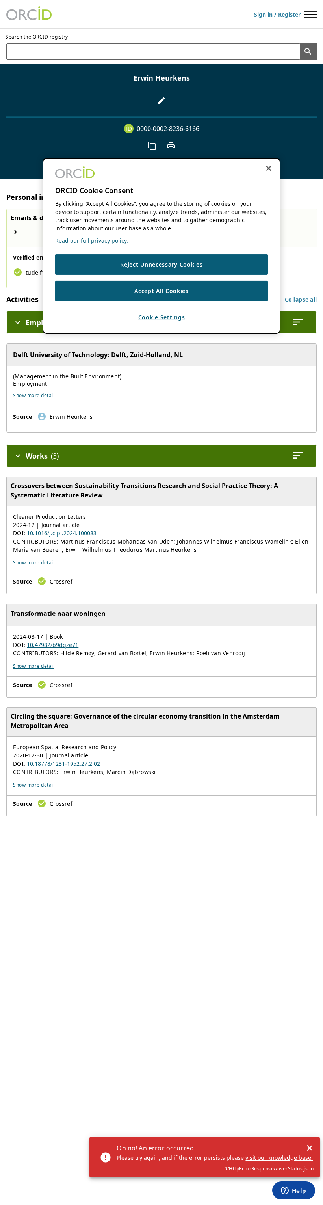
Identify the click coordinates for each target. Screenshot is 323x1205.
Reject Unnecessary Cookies (161, 264)
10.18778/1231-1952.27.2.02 (63, 763)
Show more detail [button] (33, 395)
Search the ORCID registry (37, 36)
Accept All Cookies (161, 291)
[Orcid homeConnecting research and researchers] (29, 14)
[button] (301, 299)
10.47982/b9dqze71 (52, 645)
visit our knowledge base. (279, 1157)
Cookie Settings (161, 317)
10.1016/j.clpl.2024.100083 (62, 533)
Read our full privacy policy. (91, 240)
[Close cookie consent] (268, 168)
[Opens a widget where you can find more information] (293, 1191)
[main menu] (310, 14)
